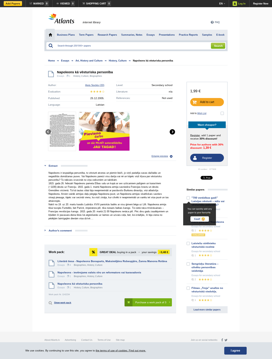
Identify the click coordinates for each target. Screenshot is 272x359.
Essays (60, 76)
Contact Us (86, 340)
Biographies (96, 76)
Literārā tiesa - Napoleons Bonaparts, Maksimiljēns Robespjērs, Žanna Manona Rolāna (112, 261)
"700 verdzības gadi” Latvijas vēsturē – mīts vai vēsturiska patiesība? (208, 201)
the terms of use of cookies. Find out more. (121, 350)
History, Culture (81, 76)
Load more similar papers (207, 309)
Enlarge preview (160, 156)
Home (51, 60)
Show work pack (62, 302)
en (221, 3)
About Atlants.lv (52, 340)
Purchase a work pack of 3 (150, 302)
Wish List (201, 113)
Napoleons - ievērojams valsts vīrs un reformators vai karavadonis (99, 272)
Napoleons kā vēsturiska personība (153, 60)
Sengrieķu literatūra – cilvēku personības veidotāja (205, 267)
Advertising (70, 340)
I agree (235, 350)
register (195, 135)
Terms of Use (104, 340)
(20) (94, 85)
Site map (120, 340)
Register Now (260, 3)
